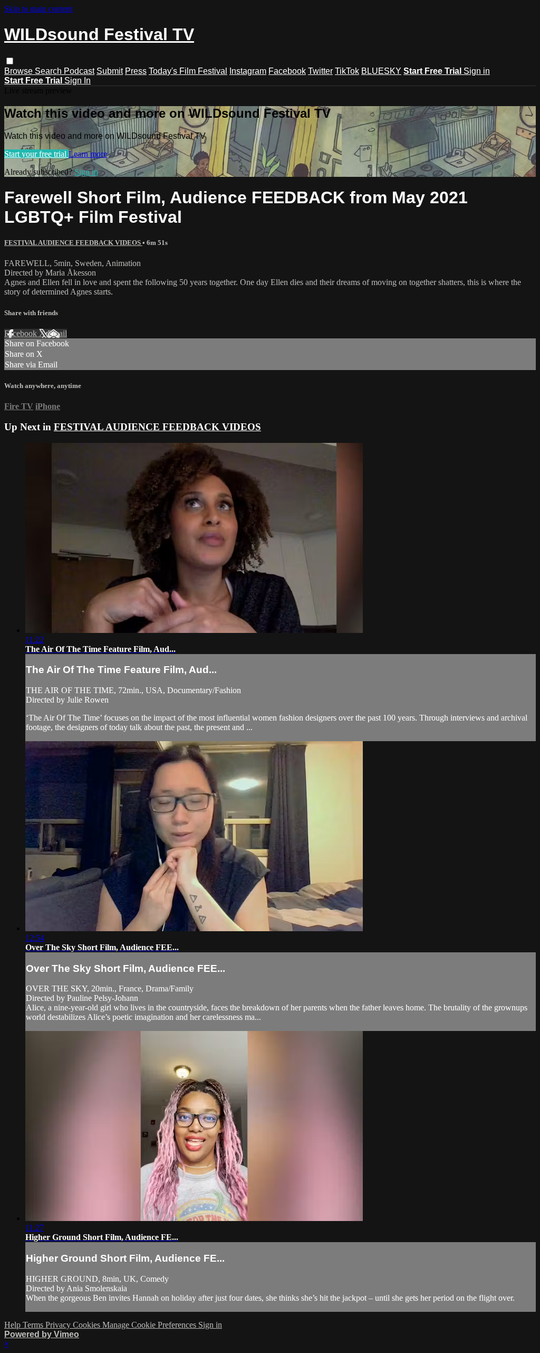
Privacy (59, 1324)
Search (49, 71)
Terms (34, 1324)
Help (13, 1324)
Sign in (477, 71)
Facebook (287, 71)
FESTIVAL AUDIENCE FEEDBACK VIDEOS (73, 243)
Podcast (79, 71)
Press (136, 71)
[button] (9, 61)
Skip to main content (38, 8)
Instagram (247, 71)
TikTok (347, 71)
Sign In (77, 80)
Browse (19, 71)
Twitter (320, 71)
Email (57, 333)
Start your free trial (36, 153)
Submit (110, 71)
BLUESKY (381, 71)
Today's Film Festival (188, 71)
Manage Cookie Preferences (150, 1324)
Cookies (87, 1324)
